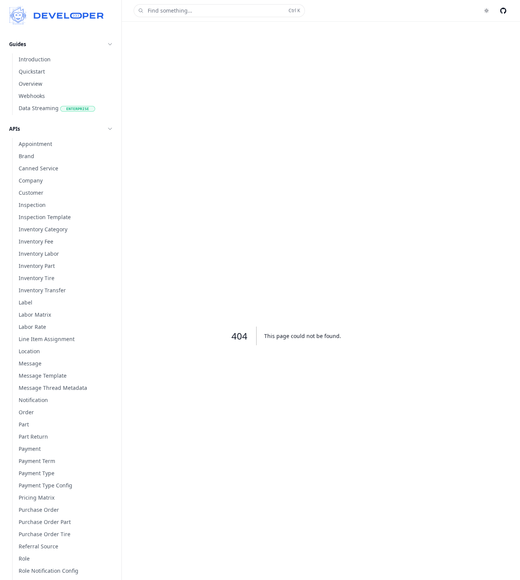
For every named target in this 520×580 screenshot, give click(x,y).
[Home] (56, 15)
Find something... (224, 10)
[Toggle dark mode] (486, 10)
